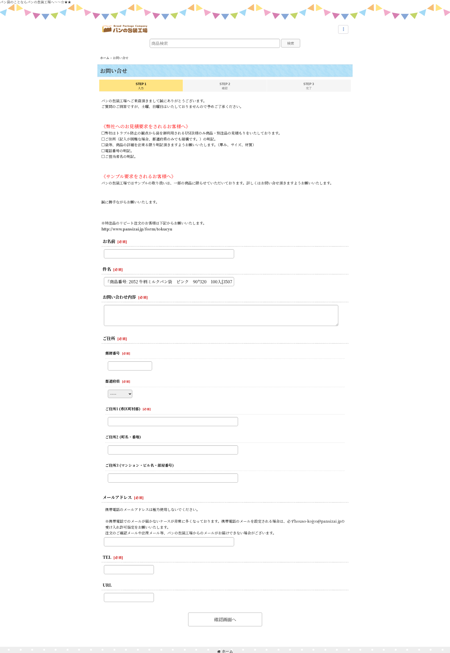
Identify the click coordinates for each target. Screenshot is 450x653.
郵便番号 (112, 353)
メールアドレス (117, 497)
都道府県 (112, 381)
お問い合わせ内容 (119, 297)
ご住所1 (122, 408)
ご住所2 (123, 436)
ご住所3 (139, 465)
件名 (107, 269)
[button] (343, 29)
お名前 (109, 241)
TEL (107, 557)
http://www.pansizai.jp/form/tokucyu (136, 229)
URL (107, 585)
